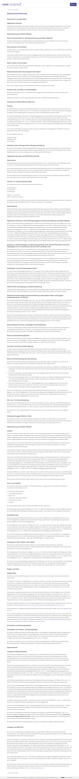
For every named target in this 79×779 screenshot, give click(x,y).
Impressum (43, 777)
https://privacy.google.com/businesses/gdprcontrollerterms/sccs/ (49, 605)
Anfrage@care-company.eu (17, 197)
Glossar (56, 777)
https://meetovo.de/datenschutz (36, 768)
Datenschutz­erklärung (50, 777)
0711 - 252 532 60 (37, 777)
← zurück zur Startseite (12, 9)
